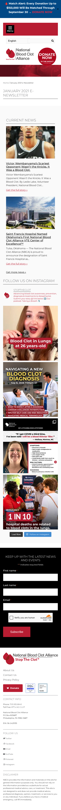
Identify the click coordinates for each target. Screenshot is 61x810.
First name (10, 570)
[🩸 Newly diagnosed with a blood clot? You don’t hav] (30, 398)
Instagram (10, 764)
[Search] (52, 40)
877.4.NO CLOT (18, 707)
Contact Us (9, 675)
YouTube (9, 754)
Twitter (8, 738)
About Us (8, 670)
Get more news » (16, 272)
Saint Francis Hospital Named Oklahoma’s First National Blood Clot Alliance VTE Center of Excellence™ (28, 238)
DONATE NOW (42, 12)
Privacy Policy (11, 680)
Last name (10, 585)
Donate (14, 688)
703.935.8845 (16, 704)
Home (6, 83)
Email (7, 600)
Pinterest (9, 759)
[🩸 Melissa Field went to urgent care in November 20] (30, 454)
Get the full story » (17, 190)
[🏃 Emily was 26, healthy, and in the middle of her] (30, 342)
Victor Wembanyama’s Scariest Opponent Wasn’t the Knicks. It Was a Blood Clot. (28, 167)
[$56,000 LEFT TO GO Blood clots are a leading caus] (30, 511)
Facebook (9, 744)
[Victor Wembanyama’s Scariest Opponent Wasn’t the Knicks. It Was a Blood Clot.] (30, 157)
